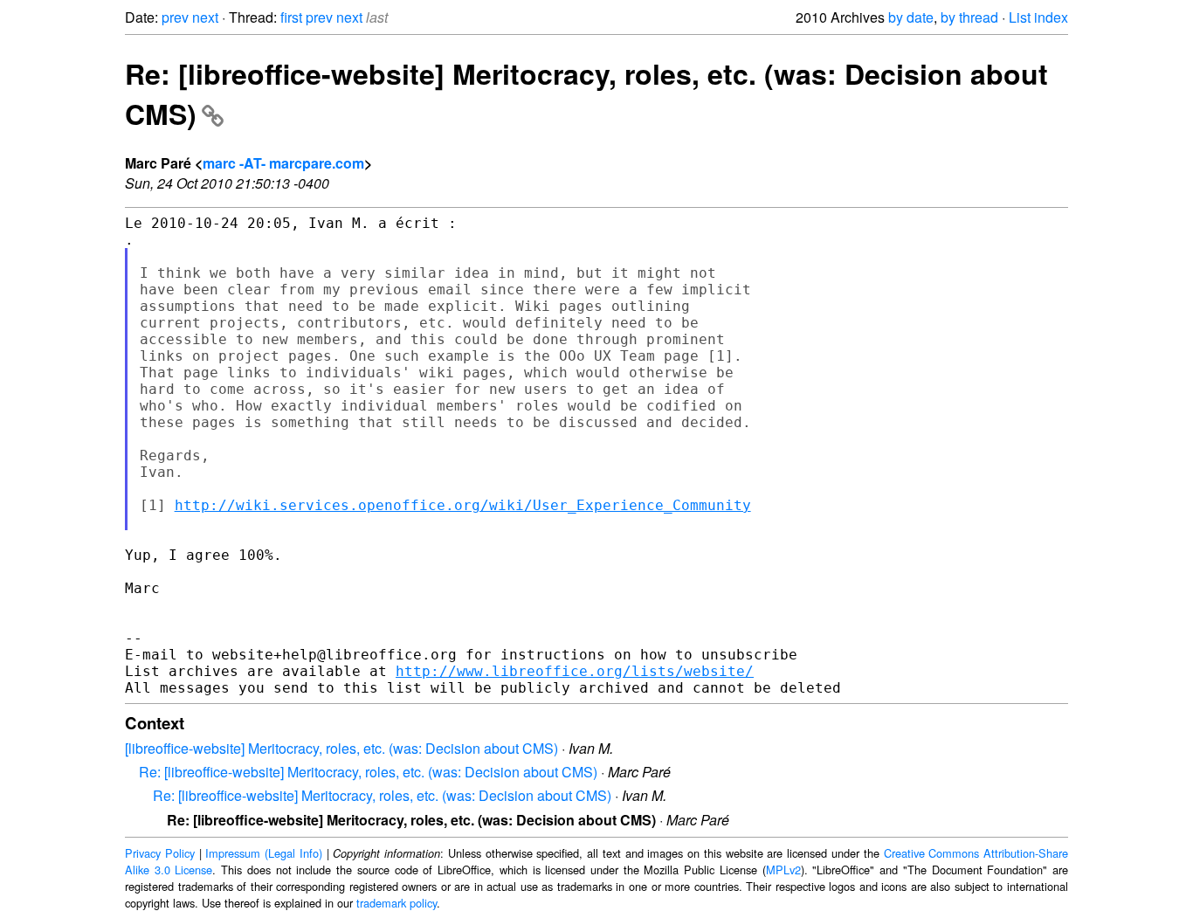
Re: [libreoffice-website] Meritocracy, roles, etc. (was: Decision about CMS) (368, 772)
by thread (969, 17)
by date (911, 17)
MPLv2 (783, 869)
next (205, 17)
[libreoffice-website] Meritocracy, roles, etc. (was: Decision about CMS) (341, 748)
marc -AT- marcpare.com (283, 163)
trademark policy (396, 902)
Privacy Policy (160, 853)
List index (1038, 17)
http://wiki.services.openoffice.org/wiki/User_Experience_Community (463, 505)
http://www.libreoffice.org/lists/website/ (575, 671)
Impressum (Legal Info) (263, 853)
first (291, 17)
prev (175, 17)
